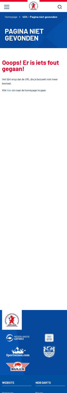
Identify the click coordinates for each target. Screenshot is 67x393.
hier (9, 90)
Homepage (11, 16)
